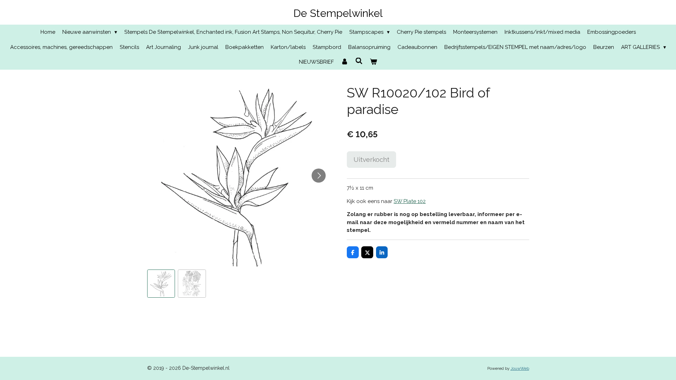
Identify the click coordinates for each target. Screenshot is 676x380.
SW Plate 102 (410, 201)
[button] (161, 284)
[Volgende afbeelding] (319, 176)
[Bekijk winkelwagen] (373, 62)
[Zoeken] (359, 61)
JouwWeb (520, 368)
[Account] (344, 62)
